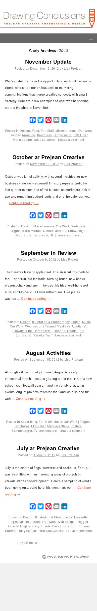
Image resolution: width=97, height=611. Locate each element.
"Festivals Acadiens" (71, 326)
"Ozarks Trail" (43, 335)
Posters (76, 426)
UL (52, 235)
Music (86, 321)
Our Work (85, 130)
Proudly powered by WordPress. (68, 556)
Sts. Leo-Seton (37, 235)
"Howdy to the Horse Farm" (32, 330)
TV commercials (45, 430)
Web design (80, 226)
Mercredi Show (65, 230)
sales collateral (45, 139)
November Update (48, 61)
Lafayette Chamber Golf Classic (40, 530)
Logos (75, 321)
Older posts (26, 542)
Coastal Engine (19, 526)
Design (25, 130)
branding (28, 135)
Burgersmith (62, 135)
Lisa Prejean (73, 68)
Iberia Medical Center (37, 230)
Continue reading (24, 203)
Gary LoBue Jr (62, 526)
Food (35, 130)
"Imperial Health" (65, 330)
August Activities (48, 352)
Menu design (22, 139)
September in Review (48, 252)
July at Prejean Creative (48, 448)
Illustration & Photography (50, 321)
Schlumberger (22, 430)
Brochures (44, 135)
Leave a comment (71, 139)
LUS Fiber (80, 135)
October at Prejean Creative (48, 157)
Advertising (29, 421)
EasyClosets (41, 526)
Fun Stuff (47, 130)
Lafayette (81, 517)
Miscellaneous (66, 130)
